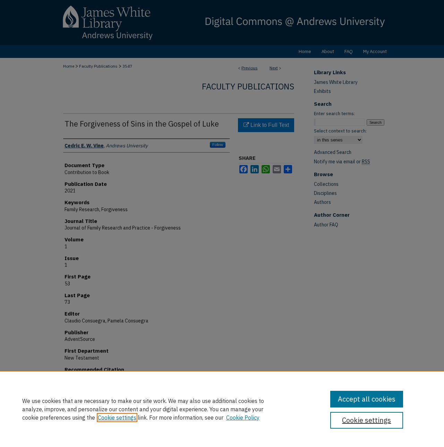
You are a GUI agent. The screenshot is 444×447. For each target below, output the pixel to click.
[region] (222, 409)
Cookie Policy (242, 417)
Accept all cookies (366, 399)
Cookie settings (117, 417)
